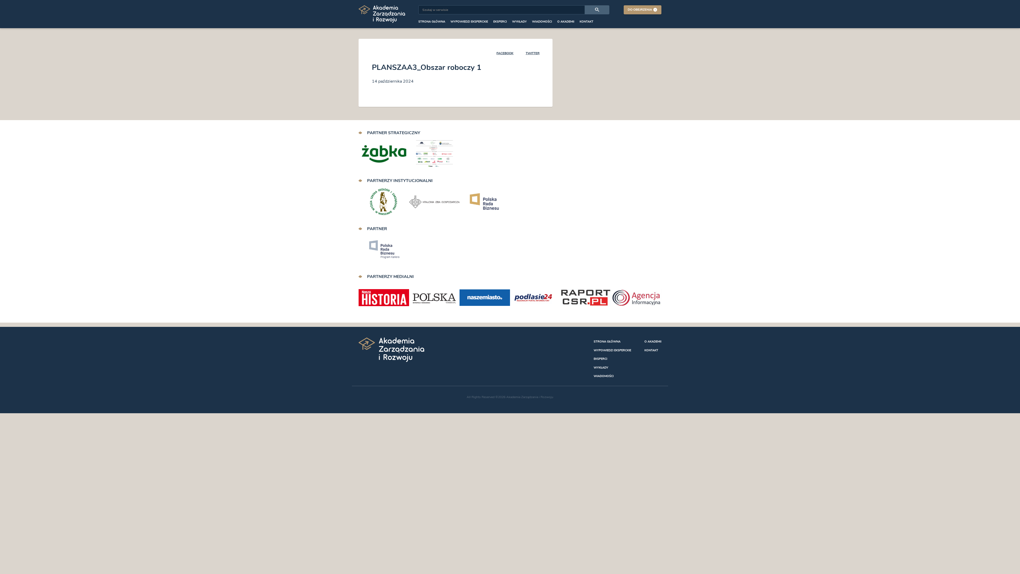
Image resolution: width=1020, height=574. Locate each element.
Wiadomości (542, 22)
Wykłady (519, 22)
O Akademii (565, 22)
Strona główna (431, 22)
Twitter (532, 53)
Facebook (504, 53)
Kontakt (586, 22)
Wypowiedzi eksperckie (469, 22)
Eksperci (500, 22)
